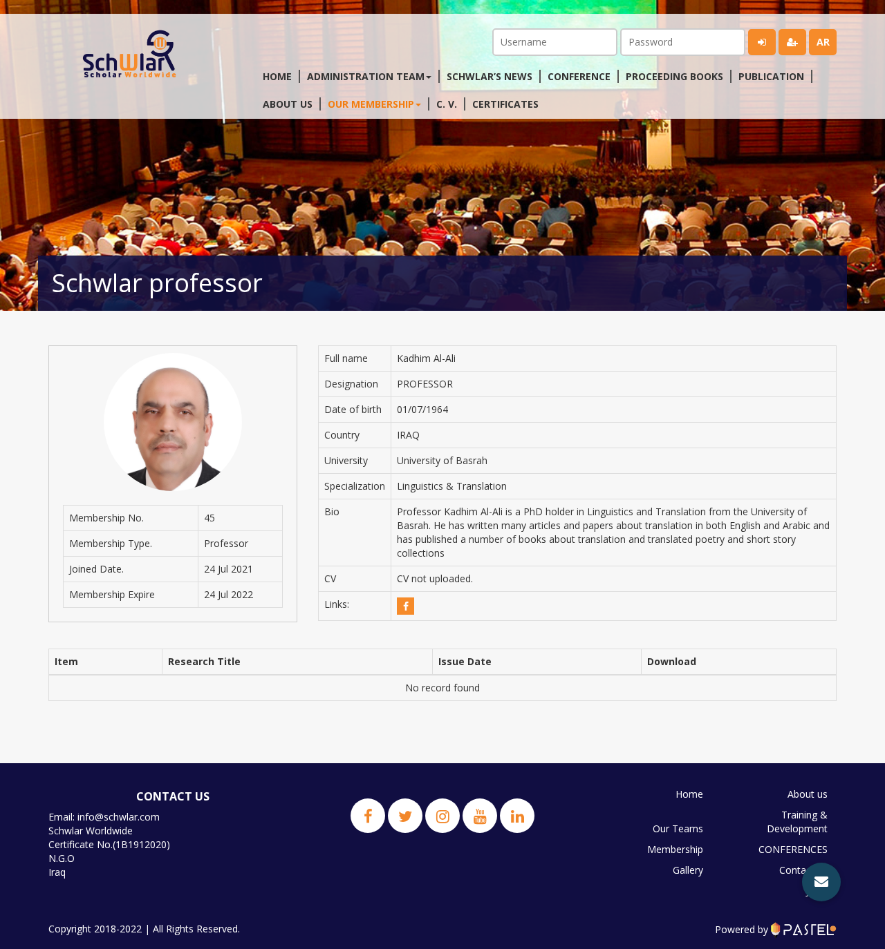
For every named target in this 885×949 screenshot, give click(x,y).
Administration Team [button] (366, 76)
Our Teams (678, 828)
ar (823, 41)
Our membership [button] (371, 104)
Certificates (505, 104)
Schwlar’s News (489, 76)
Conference (579, 76)
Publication (771, 76)
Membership (675, 849)
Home (277, 76)
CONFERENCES (793, 849)
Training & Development (797, 821)
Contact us (803, 869)
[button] (821, 882)
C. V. (446, 104)
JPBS (817, 890)
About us (288, 104)
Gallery (688, 869)
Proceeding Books (674, 76)
